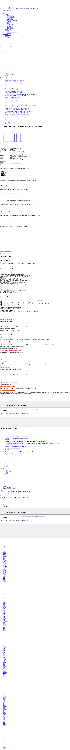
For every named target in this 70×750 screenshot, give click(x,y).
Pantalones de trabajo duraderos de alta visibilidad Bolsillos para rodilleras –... (18, 106)
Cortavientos (9, 26)
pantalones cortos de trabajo (12, 20)
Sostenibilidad (7, 44)
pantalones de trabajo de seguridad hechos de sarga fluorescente (19, 436)
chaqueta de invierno (10, 28)
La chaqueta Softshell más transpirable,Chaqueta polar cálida (15, 120)
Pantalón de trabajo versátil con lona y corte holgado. (14, 81)
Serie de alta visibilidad (9, 21)
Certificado (7, 43)
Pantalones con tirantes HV (11, 24)
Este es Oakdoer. (8, 35)
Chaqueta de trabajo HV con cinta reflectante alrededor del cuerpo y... (17, 112)
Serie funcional (5, 472)
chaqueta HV (9, 22)
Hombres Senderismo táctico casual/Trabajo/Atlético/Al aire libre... (20, 451)
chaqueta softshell (10, 27)
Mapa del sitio (26, 497)
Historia (6, 36)
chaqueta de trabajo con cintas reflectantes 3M (12, 316)
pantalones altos (9, 23)
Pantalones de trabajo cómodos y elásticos (12, 98)
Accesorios (7, 30)
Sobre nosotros (5, 34)
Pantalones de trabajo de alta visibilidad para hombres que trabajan (16, 89)
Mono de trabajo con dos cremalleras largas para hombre (14, 86)
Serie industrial (7, 14)
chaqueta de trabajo (10, 15)
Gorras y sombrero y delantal (12, 32)
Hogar (4, 12)
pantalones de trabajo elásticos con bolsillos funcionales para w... (16, 95)
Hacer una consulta (6, 493)
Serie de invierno (8, 29)
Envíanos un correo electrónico (5, 251)
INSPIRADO (7, 38)
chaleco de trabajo (10, 19)
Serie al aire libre (8, 25)
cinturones (9, 33)
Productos (4, 13)
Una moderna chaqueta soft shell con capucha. (13, 103)
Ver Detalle (7, 439)
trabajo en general (10, 18)
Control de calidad (8, 42)
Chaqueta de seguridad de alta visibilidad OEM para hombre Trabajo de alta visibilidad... (25, 441)
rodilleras (8, 31)
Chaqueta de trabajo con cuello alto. (11, 123)
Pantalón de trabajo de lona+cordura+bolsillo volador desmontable (16, 109)
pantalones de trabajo (10, 16)
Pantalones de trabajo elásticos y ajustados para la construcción (19, 431)
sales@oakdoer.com (4, 8)
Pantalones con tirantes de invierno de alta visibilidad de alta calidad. (16, 115)
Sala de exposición (8, 37)
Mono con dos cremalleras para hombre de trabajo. (13, 92)
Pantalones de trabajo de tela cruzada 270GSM (15, 456)
